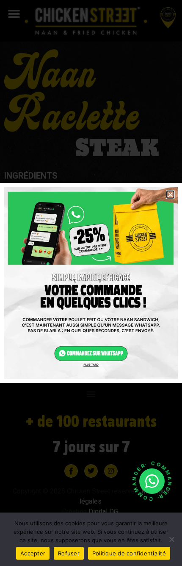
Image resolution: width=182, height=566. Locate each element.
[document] (91, 283)
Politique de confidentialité (129, 553)
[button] (170, 194)
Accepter (32, 553)
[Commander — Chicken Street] (152, 481)
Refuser (69, 553)
